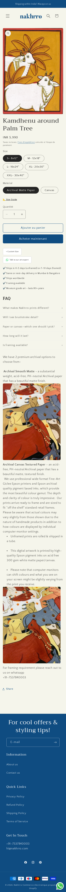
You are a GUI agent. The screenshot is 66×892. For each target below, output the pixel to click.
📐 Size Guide (10, 199)
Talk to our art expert (19, 260)
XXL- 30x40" (15, 175)
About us (12, 764)
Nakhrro (18, 885)
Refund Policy (15, 804)
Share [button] (9, 688)
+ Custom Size (12, 251)
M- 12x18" (34, 158)
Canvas (49, 190)
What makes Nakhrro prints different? (26, 308)
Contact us (13, 772)
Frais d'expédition (26, 142)
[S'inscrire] (55, 742)
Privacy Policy (15, 796)
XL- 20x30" (37, 166)
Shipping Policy (16, 813)
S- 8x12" (12, 158)
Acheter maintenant (33, 238)
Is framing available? (15, 345)
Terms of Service (17, 821)
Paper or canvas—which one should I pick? (29, 326)
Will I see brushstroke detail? (20, 317)
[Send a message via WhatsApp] (60, 886)
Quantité (8, 207)
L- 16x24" (13, 166)
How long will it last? (16, 335)
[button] (8, 16)
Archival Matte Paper (21, 190)
